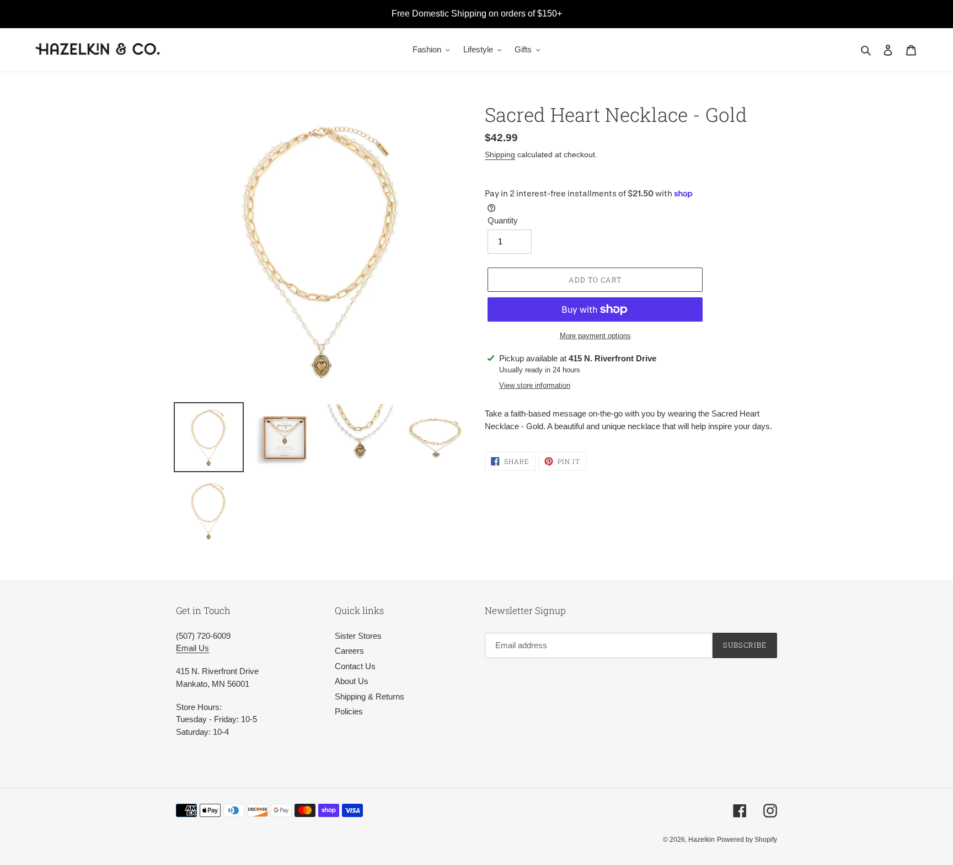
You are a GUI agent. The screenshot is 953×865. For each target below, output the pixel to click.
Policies (349, 711)
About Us (351, 681)
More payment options (595, 336)
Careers (349, 650)
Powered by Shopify (747, 839)
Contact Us (355, 666)
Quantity (503, 220)
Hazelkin (701, 839)
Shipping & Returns (369, 696)
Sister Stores (358, 635)
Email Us (192, 648)
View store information (534, 385)
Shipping (500, 154)
